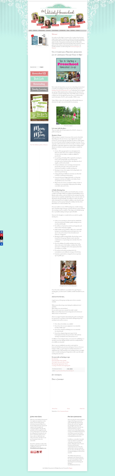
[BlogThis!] (68, 368)
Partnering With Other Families (59, 360)
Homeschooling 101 (70, 370)
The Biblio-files (62, 30)
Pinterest (54, 48)
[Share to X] (69, 368)
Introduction (55, 359)
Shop (68, 30)
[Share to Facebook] (70, 368)
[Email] (1, 241)
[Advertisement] (37, 56)
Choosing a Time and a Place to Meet (60, 362)
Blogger (70, 468)
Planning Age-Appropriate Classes (60, 364)
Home (30, 30)
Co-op (56, 370)
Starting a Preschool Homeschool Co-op (61, 90)
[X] (1, 238)
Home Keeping (55, 30)
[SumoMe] (1, 244)
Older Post (82, 408)
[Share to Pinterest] (72, 368)
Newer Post (54, 408)
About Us (35, 30)
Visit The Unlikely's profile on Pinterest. (39, 144)
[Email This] (67, 368)
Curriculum (48, 30)
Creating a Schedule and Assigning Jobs (61, 365)
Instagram (77, 46)
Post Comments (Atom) (63, 411)
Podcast (77, 30)
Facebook (72, 46)
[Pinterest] (1, 235)
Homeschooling (42, 30)
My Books (73, 30)
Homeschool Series (62, 370)
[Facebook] (1, 232)
